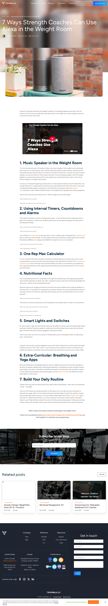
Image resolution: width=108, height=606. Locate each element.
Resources (72, 3)
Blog (8, 16)
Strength (44, 537)
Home (3, 16)
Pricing (43, 3)
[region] (54, 602)
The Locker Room (61, 540)
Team (26, 537)
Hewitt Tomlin (12, 36)
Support (61, 537)
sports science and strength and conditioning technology (62, 415)
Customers (61, 3)
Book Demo (87, 3)
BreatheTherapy (63, 372)
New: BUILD (35, 3)
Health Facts (75, 395)
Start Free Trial (100, 3)
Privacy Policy (57, 597)
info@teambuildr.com (10, 561)
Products (51, 3)
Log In (79, 3)
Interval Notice (80, 235)
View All (101, 474)
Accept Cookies (93, 602)
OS (44, 543)
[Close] (105, 602)
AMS (44, 540)
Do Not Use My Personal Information (76, 602)
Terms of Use (67, 597)
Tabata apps (34, 235)
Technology (6, 13)
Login (61, 543)
